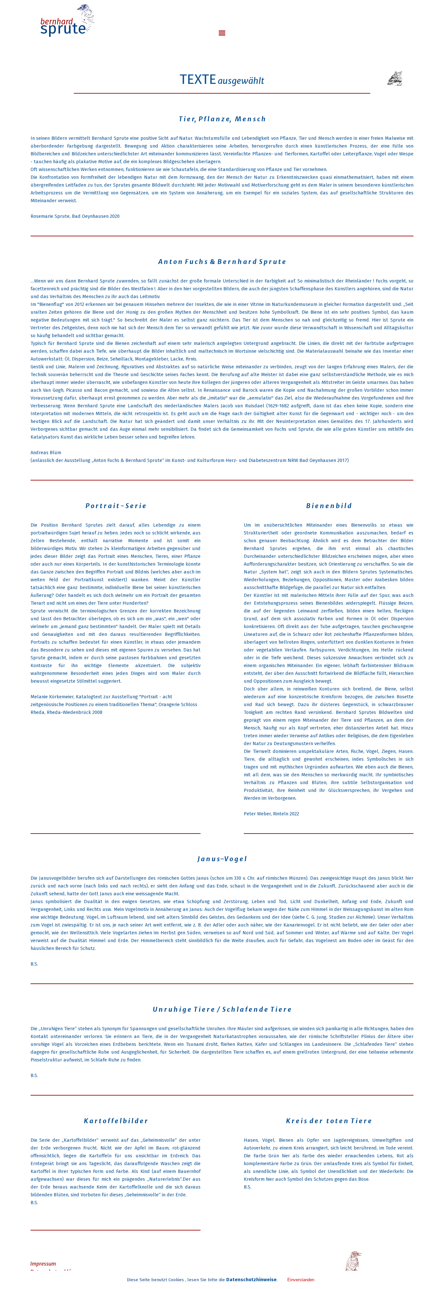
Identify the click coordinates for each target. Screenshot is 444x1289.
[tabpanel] (222, 68)
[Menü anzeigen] (222, 33)
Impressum (43, 1263)
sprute (63, 28)
